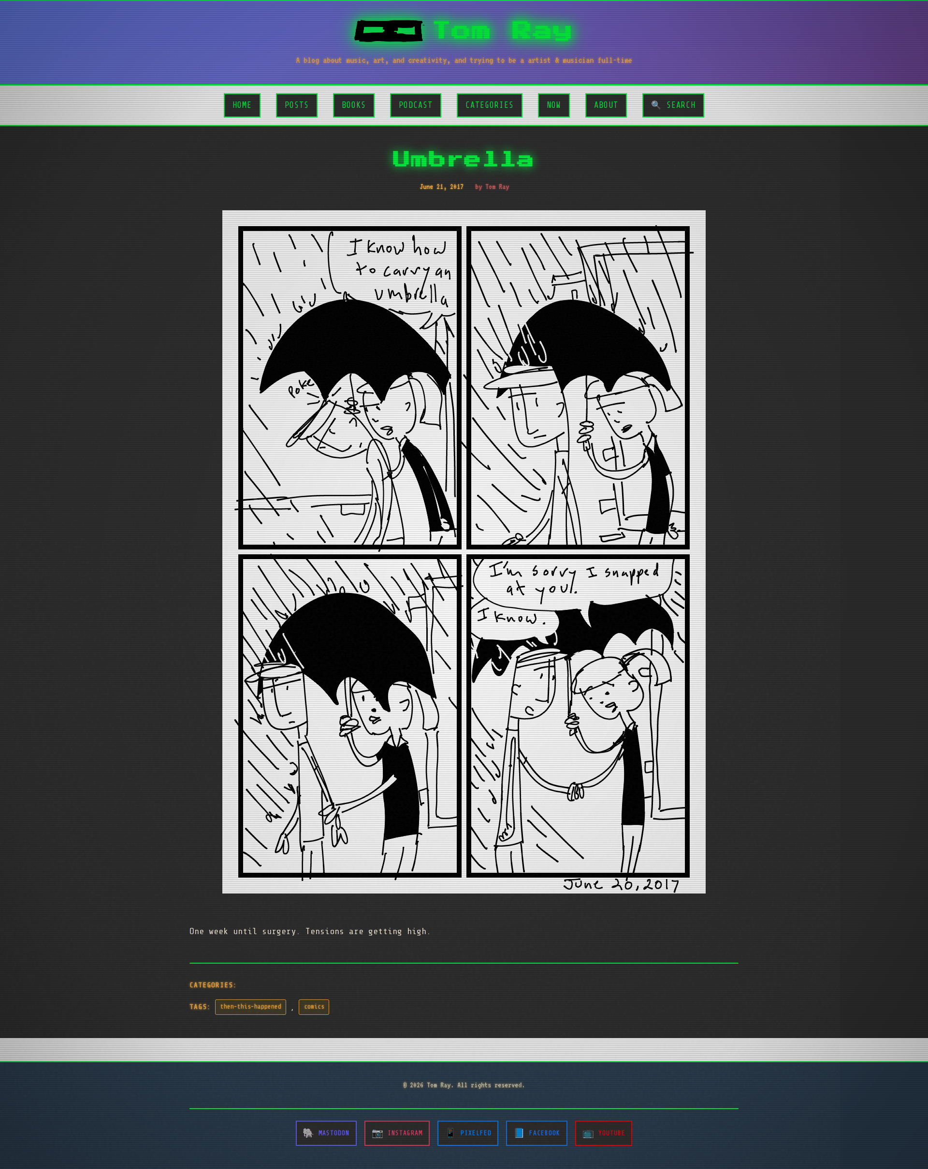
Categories (489, 105)
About (606, 105)
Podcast (416, 105)
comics (314, 1006)
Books (354, 105)
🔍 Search (673, 105)
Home (242, 105)
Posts (297, 105)
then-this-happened (250, 1006)
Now (554, 105)
